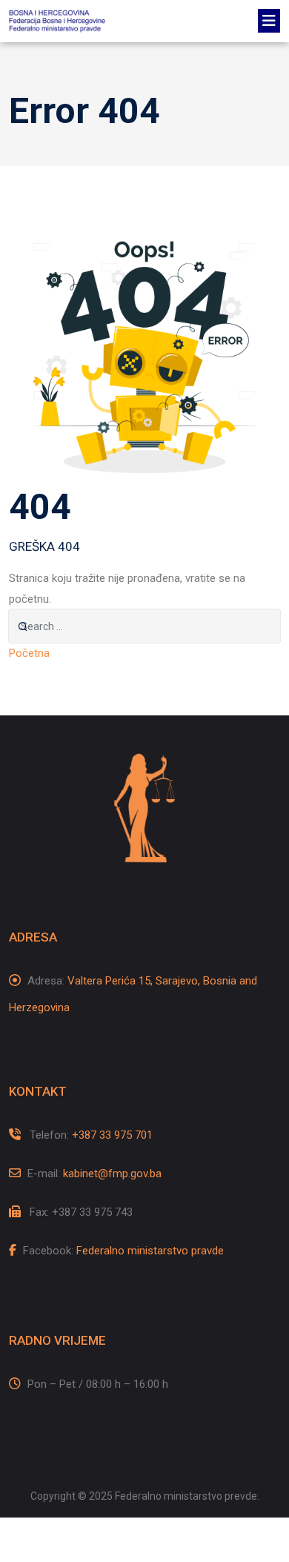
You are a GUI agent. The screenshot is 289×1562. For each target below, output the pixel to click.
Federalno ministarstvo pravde (150, 1250)
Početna (29, 653)
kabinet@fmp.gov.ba (112, 1173)
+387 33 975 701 (112, 1135)
